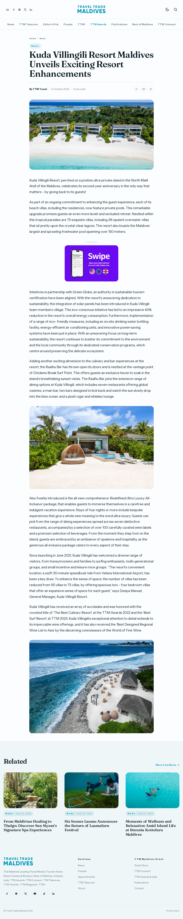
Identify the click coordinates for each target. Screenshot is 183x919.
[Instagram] (19, 9)
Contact (139, 888)
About (81, 888)
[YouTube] (34, 893)
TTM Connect (167, 24)
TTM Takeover (28, 24)
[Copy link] (151, 89)
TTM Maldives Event (149, 859)
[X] (25, 9)
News (10, 24)
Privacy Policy (172, 910)
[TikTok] (44, 893)
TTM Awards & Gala (145, 876)
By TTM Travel (38, 89)
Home (32, 38)
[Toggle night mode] (167, 9)
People (68, 24)
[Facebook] (13, 9)
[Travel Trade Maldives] (18, 861)
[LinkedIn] (31, 9)
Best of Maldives (142, 24)
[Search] (175, 9)
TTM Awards (98, 24)
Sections (84, 859)
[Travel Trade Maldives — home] (91, 9)
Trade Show (141, 865)
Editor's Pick (51, 24)
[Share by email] (143, 89)
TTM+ (81, 24)
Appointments (86, 876)
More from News (166, 764)
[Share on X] (136, 89)
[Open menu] (7, 9)
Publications (119, 24)
